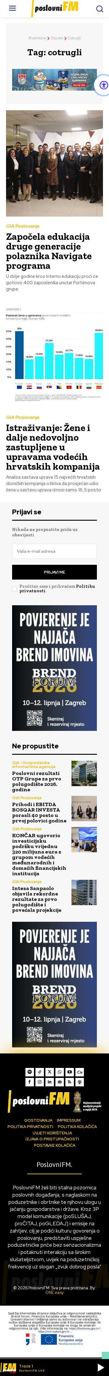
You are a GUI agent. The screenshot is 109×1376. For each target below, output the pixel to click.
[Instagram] (39, 1082)
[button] (101, 1367)
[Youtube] (69, 1072)
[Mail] (59, 1082)
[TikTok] (39, 1072)
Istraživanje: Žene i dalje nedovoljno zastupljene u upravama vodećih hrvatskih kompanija (53, 447)
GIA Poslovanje (23, 226)
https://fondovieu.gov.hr (84, 1328)
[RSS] (69, 1082)
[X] (49, 1072)
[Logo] (54, 1101)
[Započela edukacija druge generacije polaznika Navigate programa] (54, 163)
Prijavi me (54, 572)
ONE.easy (54, 1292)
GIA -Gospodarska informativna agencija (33, 765)
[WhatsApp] (59, 1072)
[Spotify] (29, 1072)
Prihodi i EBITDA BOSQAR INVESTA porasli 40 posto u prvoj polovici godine (39, 812)
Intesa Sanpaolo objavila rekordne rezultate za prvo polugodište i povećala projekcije (36, 899)
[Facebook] (29, 1082)
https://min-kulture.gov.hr (54, 1331)
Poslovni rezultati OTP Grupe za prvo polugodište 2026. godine (36, 781)
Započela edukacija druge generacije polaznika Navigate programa (49, 251)
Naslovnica (37, 38)
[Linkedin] (49, 1082)
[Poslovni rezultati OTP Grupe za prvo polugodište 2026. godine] (84, 773)
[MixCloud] (79, 1072)
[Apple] (79, 1082)
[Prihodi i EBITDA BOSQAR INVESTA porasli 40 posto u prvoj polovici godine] (84, 808)
